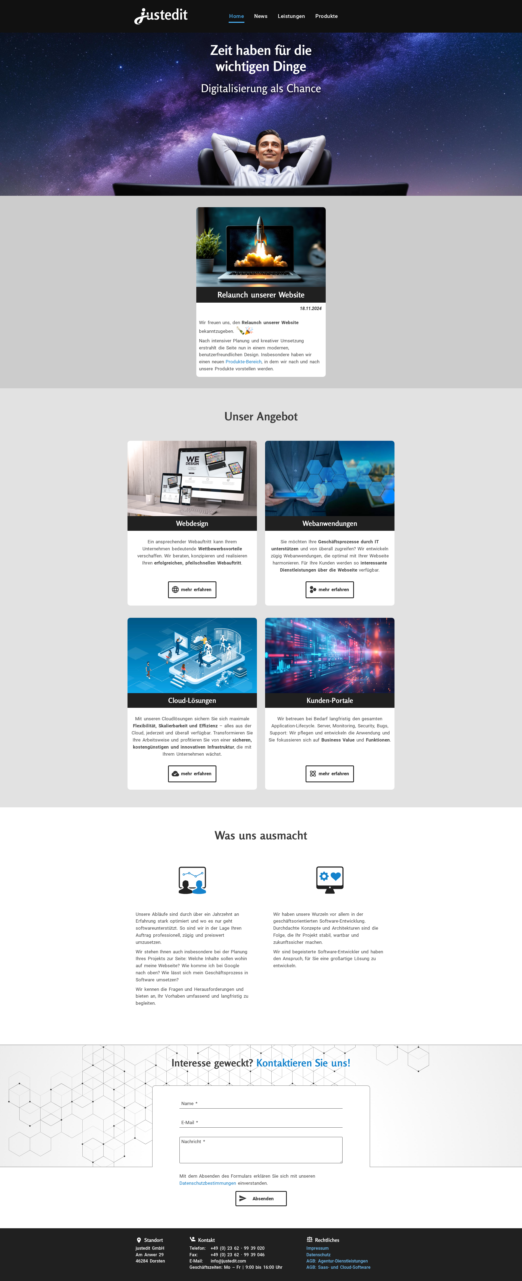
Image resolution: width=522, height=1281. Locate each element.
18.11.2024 (311, 308)
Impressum (317, 1248)
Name (187, 1103)
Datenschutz (318, 1254)
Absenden (263, 1198)
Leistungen (291, 16)
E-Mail (187, 1122)
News (261, 16)
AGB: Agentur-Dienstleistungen (337, 1261)
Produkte (326, 16)
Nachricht (191, 1141)
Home (236, 16)
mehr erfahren (196, 589)
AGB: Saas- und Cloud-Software (338, 1267)
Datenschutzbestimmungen (207, 1183)
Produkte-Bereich (244, 361)
